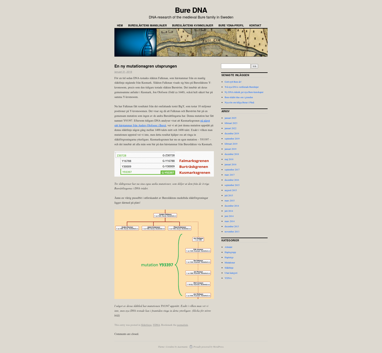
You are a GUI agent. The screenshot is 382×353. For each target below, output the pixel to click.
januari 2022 (230, 128)
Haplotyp (229, 257)
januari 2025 (230, 117)
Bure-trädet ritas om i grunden (239, 97)
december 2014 (232, 205)
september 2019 (232, 138)
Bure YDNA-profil (231, 25)
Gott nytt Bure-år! (233, 81)
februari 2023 (231, 123)
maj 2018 (229, 159)
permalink (182, 325)
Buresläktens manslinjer (147, 25)
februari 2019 (231, 143)
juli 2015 (229, 195)
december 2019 (232, 133)
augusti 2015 (231, 190)
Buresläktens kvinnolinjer (192, 25)
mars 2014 (230, 221)
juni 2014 (229, 216)
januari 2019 (230, 148)
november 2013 (232, 231)
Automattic (182, 346)
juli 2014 (229, 210)
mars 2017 (230, 174)
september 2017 (232, 169)
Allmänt (228, 247)
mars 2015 (230, 200)
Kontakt (255, 25)
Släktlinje (146, 325)
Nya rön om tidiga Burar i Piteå (239, 102)
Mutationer (230, 262)
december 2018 (232, 154)
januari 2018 (230, 164)
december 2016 (232, 179)
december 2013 (232, 226)
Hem (120, 25)
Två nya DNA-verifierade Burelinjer (242, 86)
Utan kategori (231, 272)
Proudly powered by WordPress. (208, 346)
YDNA (156, 325)
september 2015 (232, 185)
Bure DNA (191, 10)
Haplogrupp (230, 252)
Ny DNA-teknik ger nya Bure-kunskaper (244, 92)
